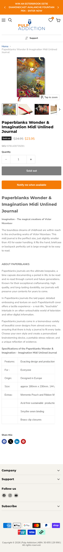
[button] (9, 109)
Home (5, 46)
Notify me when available (31, 184)
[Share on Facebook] (4, 441)
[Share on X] (10, 441)
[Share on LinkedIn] (16, 441)
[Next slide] (59, 109)
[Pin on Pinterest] (23, 441)
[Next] (58, 7)
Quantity (6, 152)
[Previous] (5, 7)
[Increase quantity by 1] (31, 159)
